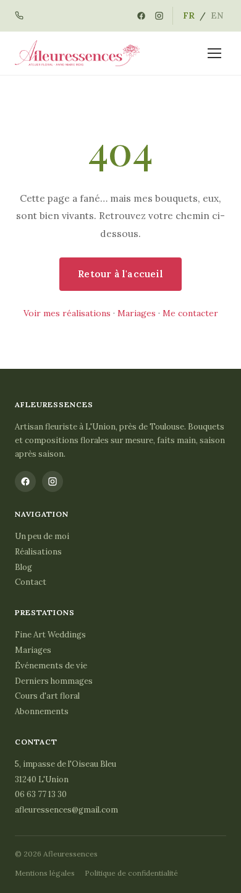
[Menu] (214, 53)
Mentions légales (45, 873)
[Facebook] (141, 15)
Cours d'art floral (47, 696)
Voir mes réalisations (67, 313)
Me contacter (190, 313)
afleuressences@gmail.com (66, 810)
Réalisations (38, 551)
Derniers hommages (54, 681)
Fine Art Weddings (50, 634)
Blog (23, 567)
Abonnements (42, 711)
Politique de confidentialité (131, 873)
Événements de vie (51, 665)
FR (189, 15)
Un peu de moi (42, 536)
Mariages (136, 313)
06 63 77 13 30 (41, 794)
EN (217, 15)
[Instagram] (159, 15)
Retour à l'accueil (120, 274)
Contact (30, 582)
